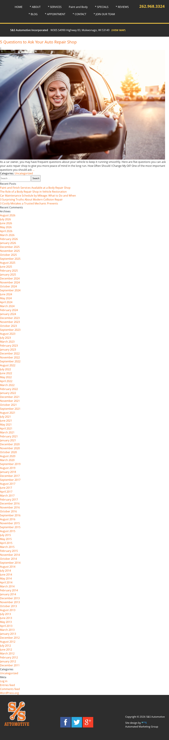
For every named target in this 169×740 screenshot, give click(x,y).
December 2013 (10, 598)
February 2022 (9, 389)
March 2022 (7, 385)
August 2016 (7, 519)
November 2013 (10, 602)
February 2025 (9, 270)
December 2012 (10, 638)
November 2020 (10, 448)
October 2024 (8, 286)
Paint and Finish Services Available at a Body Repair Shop (35, 187)
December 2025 (10, 247)
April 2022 (6, 381)
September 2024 (10, 290)
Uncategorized (24, 173)
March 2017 (7, 495)
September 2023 (10, 330)
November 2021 (10, 401)
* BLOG (33, 14)
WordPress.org (9, 693)
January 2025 (8, 274)
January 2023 (8, 349)
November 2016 (10, 507)
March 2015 (7, 547)
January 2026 (8, 243)
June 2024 (6, 294)
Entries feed (7, 685)
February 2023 (9, 345)
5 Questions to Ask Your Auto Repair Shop (38, 42)
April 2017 (6, 491)
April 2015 (6, 543)
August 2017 (7, 484)
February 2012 (9, 657)
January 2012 (8, 661)
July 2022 (5, 369)
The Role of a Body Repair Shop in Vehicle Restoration (33, 191)
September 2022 (10, 361)
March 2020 (7, 460)
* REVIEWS (122, 7)
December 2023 (10, 318)
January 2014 (8, 594)
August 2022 (7, 365)
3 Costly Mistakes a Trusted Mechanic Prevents (29, 203)
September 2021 (10, 409)
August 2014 (7, 566)
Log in (3, 681)
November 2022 (10, 357)
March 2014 (7, 586)
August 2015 (7, 531)
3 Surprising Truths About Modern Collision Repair (31, 199)
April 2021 (6, 428)
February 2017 (9, 499)
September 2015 (10, 527)
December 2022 (10, 353)
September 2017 (10, 480)
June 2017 (6, 487)
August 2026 (7, 215)
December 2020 (10, 444)
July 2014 (5, 570)
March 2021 (7, 432)
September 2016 (10, 515)
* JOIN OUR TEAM (104, 14)
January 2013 (8, 634)
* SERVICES (55, 7)
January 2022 (8, 393)
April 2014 (6, 582)
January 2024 (8, 314)
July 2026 (5, 219)
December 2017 (10, 476)
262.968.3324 (152, 6)
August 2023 (7, 334)
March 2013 (7, 630)
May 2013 (6, 622)
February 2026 (9, 239)
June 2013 (6, 618)
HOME (18, 7)
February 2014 (9, 590)
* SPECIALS (101, 7)
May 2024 (6, 298)
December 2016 (10, 503)
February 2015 (9, 551)
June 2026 (6, 223)
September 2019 (10, 464)
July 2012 (5, 645)
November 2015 (10, 523)
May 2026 (6, 227)
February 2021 (9, 436)
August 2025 (7, 262)
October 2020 (8, 452)
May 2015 (6, 539)
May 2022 (6, 377)
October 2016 (8, 511)
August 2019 (7, 468)
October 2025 (8, 255)
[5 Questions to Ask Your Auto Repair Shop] (82, 158)
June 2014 (6, 574)
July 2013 (5, 614)
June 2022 (6, 373)
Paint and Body (78, 7)
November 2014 (10, 555)
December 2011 (10, 665)
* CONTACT (79, 14)
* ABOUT (35, 7)
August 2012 (7, 641)
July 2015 (5, 535)
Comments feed (10, 689)
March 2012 (7, 653)
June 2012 (6, 649)
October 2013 (8, 606)
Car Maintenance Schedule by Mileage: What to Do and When (38, 195)
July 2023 (5, 337)
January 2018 (8, 472)
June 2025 (6, 266)
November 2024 (10, 282)
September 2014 (10, 562)
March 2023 (7, 341)
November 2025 (10, 251)
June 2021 (6, 420)
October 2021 (8, 405)
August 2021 (7, 412)
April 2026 (6, 231)
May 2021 (6, 424)
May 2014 (6, 578)
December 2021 (10, 397)
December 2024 (10, 278)
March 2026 (7, 235)
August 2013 (7, 610)
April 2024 (6, 302)
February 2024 (9, 310)
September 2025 (10, 259)
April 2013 (6, 626)
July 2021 (5, 416)
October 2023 (8, 326)
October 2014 (8, 559)
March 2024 (7, 306)
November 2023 (10, 322)
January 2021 (8, 440)
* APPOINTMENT (55, 14)
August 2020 (7, 456)
